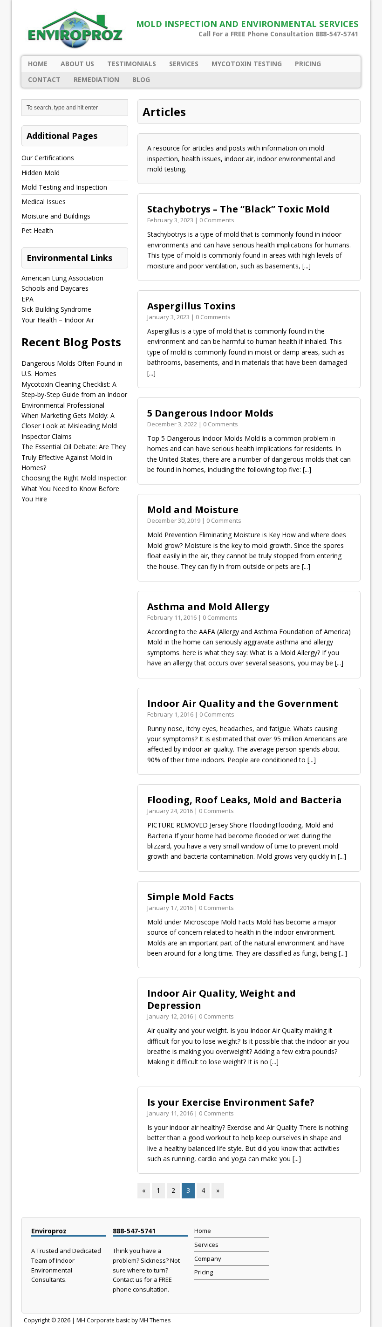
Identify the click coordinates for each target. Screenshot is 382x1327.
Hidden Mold (40, 172)
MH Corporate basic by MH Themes (123, 1320)
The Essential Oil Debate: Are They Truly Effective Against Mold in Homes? (73, 457)
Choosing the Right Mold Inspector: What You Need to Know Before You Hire (74, 488)
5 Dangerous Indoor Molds (210, 413)
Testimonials (131, 63)
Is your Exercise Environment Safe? (230, 1102)
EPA (27, 298)
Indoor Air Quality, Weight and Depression (221, 999)
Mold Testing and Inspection (64, 187)
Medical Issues (43, 201)
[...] (306, 265)
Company (207, 1258)
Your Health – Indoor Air (57, 319)
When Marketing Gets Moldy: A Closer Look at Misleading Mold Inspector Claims (69, 426)
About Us (77, 63)
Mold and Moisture (193, 509)
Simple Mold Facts (190, 896)
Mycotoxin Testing (246, 63)
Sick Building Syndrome (56, 309)
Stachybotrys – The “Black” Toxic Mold (238, 209)
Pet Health (37, 230)
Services (183, 63)
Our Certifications (47, 157)
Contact (44, 79)
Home (38, 63)
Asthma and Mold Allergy (208, 606)
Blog (141, 79)
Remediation (96, 79)
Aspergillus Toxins (191, 306)
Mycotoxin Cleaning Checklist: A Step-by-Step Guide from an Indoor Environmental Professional (74, 395)
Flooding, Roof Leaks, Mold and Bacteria (244, 799)
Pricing (308, 63)
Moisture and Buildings (55, 216)
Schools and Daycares (55, 288)
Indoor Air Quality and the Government (242, 703)
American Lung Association (62, 278)
